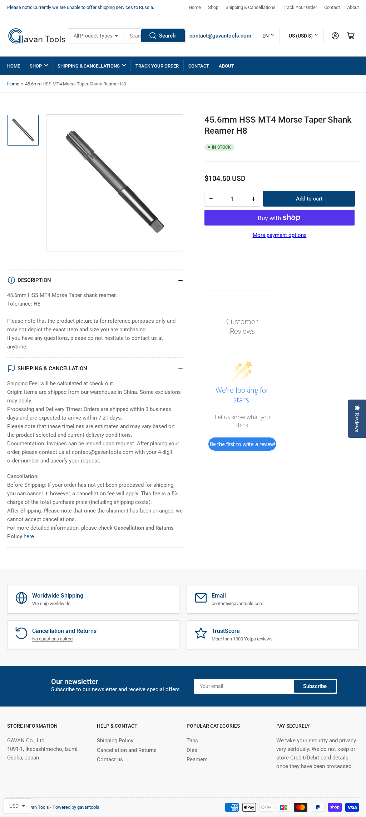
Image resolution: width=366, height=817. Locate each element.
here (29, 536)
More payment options (280, 235)
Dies (192, 750)
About (353, 7)
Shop (213, 7)
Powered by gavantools (76, 807)
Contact (332, 7)
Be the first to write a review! (242, 444)
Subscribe (315, 686)
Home (195, 7)
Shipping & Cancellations (251, 7)
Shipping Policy (115, 740)
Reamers (197, 759)
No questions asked (52, 639)
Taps (192, 740)
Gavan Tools (36, 807)
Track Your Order (300, 7)
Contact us (110, 759)
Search (167, 36)
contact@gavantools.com (220, 36)
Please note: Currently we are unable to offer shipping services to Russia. (80, 7)
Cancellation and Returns (127, 750)
